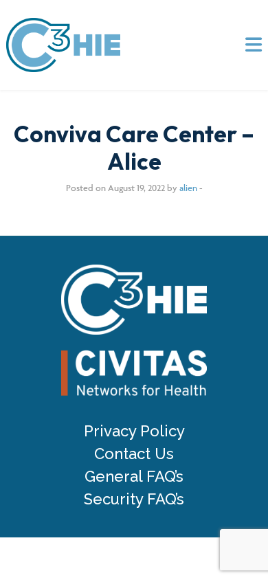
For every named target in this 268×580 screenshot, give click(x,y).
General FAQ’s (134, 476)
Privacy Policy (134, 431)
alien (188, 187)
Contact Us (134, 453)
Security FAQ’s (134, 499)
